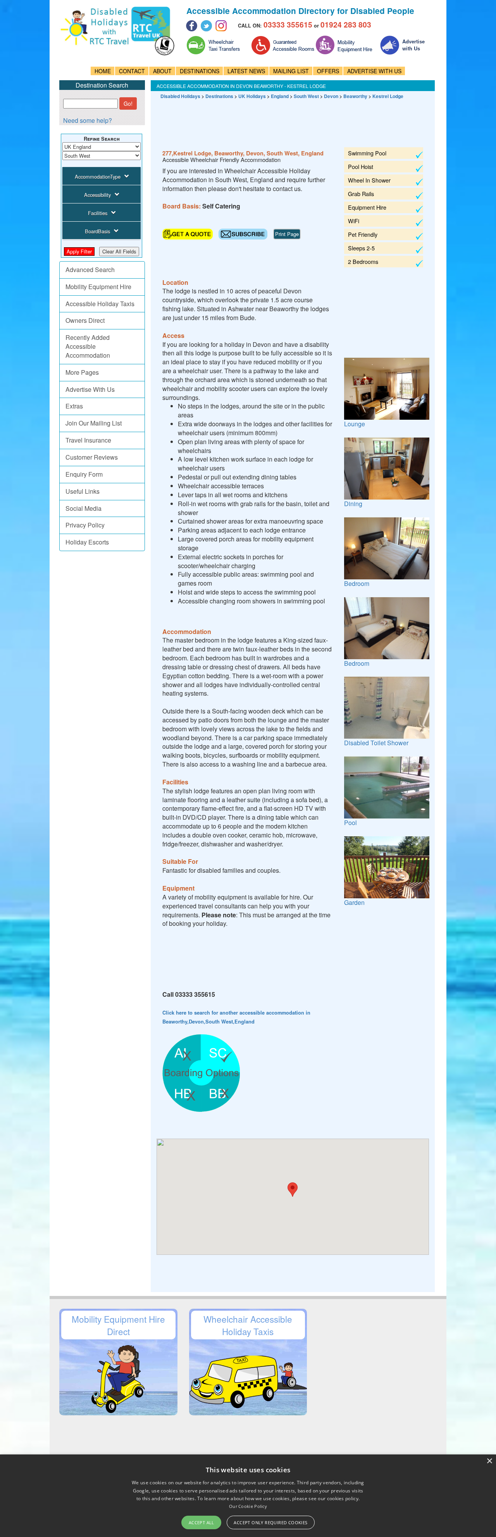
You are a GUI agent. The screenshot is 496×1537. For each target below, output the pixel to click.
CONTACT (132, 71)
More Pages (82, 372)
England (280, 96)
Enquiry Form (84, 474)
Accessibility (97, 194)
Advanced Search (90, 269)
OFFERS (328, 71)
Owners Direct (85, 320)
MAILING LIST (291, 71)
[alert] (248, 1495)
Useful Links (82, 491)
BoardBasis (97, 231)
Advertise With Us (90, 389)
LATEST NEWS (246, 71)
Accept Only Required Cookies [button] (270, 1522)
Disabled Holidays (180, 96)
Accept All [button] (201, 1522)
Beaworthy (355, 96)
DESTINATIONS (199, 71)
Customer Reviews (91, 457)
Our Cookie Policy (248, 1506)
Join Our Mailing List (93, 423)
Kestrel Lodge (387, 96)
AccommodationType (98, 176)
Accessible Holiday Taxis (99, 303)
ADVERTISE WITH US (374, 71)
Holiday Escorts (87, 542)
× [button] (489, 1461)
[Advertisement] (298, 119)
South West (306, 96)
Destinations (219, 96)
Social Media (83, 508)
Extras (74, 405)
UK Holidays (252, 96)
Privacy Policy (85, 524)
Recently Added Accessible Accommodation (87, 346)
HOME (103, 71)
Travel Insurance (88, 440)
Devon (331, 96)
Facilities (97, 213)
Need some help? (87, 120)
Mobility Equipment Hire (98, 286)
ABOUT (162, 71)
